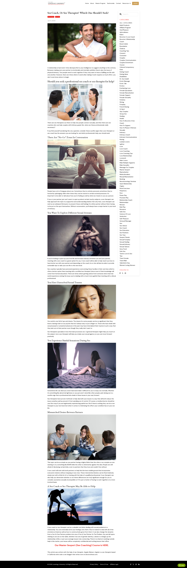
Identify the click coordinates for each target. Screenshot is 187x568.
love (121, 146)
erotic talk (123, 83)
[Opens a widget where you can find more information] (182, 565)
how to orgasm (125, 125)
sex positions (124, 233)
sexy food (123, 249)
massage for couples (127, 167)
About (92, 3)
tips (121, 256)
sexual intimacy (125, 244)
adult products (124, 25)
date (121, 69)
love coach (124, 149)
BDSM (69, 465)
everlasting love (125, 88)
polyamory (123, 191)
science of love (125, 214)
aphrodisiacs (124, 32)
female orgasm (125, 95)
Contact (118, 3)
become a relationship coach (127, 40)
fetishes (122, 100)
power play (123, 195)
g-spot (122, 109)
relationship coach (126, 200)
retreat (122, 205)
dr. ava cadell (124, 79)
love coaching (125, 151)
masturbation (124, 172)
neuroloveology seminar (128, 181)
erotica (122, 86)
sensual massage (125, 221)
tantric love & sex (126, 254)
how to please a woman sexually (128, 129)
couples (122, 58)
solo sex (122, 251)
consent (122, 53)
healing (122, 116)
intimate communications (128, 137)
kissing (122, 139)
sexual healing (124, 242)
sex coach (58, 16)
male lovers (124, 160)
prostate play (124, 198)
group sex (123, 114)
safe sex (123, 212)
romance (123, 209)
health (122, 118)
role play (122, 207)
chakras (122, 49)
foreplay (122, 104)
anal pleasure (124, 30)
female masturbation (127, 93)
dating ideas (124, 74)
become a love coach (127, 37)
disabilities (123, 76)
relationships (124, 202)
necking (122, 179)
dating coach (124, 72)
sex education (124, 230)
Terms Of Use (104, 564)
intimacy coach (125, 135)
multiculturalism (125, 174)
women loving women (127, 265)
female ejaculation (126, 90)
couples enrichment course (126, 64)
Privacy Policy (94, 564)
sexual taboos (124, 247)
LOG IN (135, 3)
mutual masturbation (126, 177)
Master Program (100, 3)
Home (87, 3)
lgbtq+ (122, 144)
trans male (123, 261)
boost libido (124, 44)
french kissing (124, 107)
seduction (123, 216)
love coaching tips (126, 153)
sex (121, 223)
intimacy (122, 132)
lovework (123, 158)
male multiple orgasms (127, 163)
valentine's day (125, 263)
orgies (122, 186)
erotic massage (125, 81)
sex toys (122, 235)
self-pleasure (124, 219)
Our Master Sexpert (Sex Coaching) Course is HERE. (82, 545)
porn (121, 193)
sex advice (123, 226)
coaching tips (124, 51)
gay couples (124, 111)
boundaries (123, 46)
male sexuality (124, 165)
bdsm (121, 35)
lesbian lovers (125, 142)
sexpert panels (125, 237)
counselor (123, 56)
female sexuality (125, 97)
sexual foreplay (125, 240)
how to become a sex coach (127, 122)
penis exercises (125, 188)
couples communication (128, 60)
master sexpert (51, 16)
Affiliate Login (114, 564)
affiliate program (125, 28)
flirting (122, 102)
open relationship (126, 184)
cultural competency (127, 67)
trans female (124, 258)
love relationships (126, 156)
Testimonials (110, 3)
